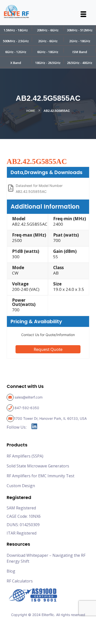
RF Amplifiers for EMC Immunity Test (40, 476)
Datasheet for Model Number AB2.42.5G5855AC (39, 188)
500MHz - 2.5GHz (16, 41)
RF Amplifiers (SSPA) (25, 456)
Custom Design (21, 485)
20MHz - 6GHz (48, 30)
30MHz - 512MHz (80, 30)
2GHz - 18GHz (79, 41)
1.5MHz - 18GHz (16, 30)
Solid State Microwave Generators (38, 466)
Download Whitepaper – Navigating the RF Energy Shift (46, 558)
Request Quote (48, 349)
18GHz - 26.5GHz (48, 62)
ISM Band (79, 52)
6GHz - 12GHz (15, 52)
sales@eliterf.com (29, 397)
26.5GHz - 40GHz (79, 62)
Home (30, 111)
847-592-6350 (27, 408)
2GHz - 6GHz (48, 41)
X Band (15, 62)
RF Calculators (20, 581)
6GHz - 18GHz (47, 52)
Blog (11, 571)
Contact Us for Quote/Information (48, 335)
